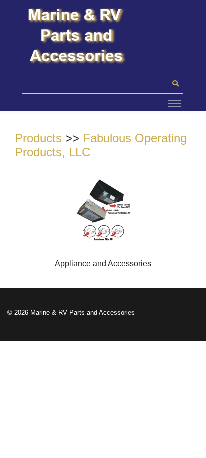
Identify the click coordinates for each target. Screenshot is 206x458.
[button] (176, 84)
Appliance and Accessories (103, 263)
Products (38, 138)
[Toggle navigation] (175, 103)
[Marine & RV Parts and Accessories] (77, 36)
